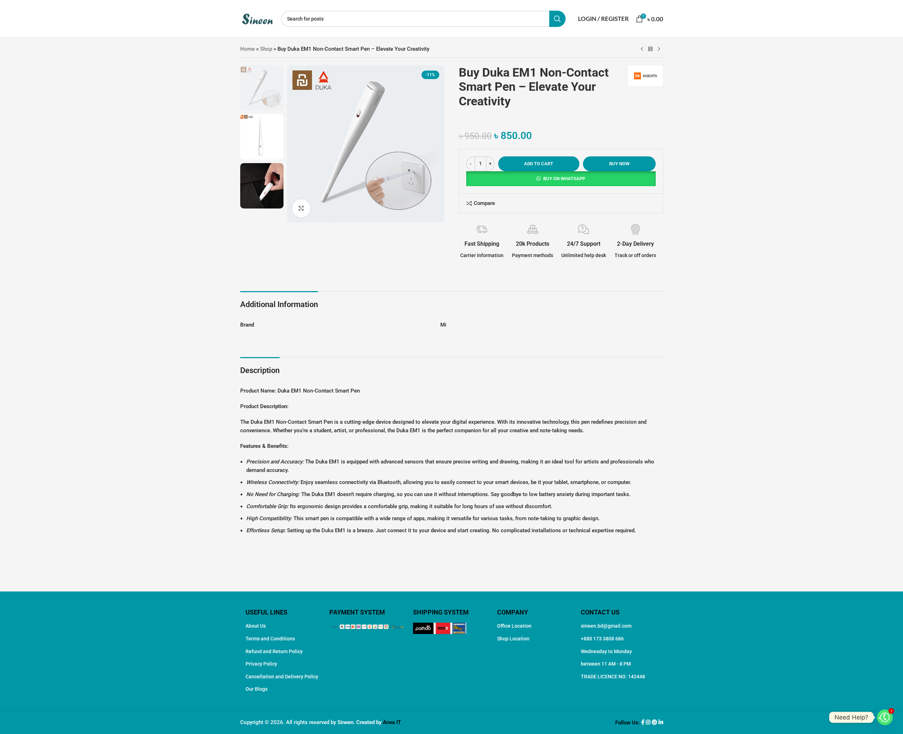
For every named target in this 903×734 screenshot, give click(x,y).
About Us (256, 626)
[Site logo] (257, 18)
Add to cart (538, 163)
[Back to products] (650, 49)
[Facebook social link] (643, 722)
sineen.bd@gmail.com (606, 626)
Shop (266, 49)
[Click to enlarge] (301, 208)
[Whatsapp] (885, 717)
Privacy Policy (261, 664)
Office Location (514, 626)
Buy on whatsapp (564, 178)
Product (249, 406)
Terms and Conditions (270, 638)
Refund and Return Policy (274, 651)
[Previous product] (642, 49)
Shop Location (513, 638)
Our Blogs (257, 689)
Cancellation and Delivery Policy (282, 676)
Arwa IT (392, 722)
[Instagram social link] (649, 722)
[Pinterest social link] (655, 722)
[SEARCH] (557, 19)
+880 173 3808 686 (602, 638)
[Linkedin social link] (661, 722)
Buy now (619, 163)
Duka (327, 530)
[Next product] (659, 49)
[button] (561, 178)
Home (247, 49)
